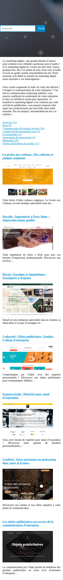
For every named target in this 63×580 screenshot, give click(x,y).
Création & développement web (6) (21, 131)
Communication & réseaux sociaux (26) (24, 128)
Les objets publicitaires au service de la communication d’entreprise (28, 523)
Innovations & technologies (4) (19, 137)
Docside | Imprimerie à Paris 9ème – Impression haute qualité (26, 218)
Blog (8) (7, 125)
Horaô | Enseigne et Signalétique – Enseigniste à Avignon (25, 276)
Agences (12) (10, 122)
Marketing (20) (10, 140)
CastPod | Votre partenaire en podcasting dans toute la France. (29, 461)
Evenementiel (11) (12, 134)
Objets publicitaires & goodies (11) (21, 143)
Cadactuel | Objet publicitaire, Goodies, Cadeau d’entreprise (28, 338)
